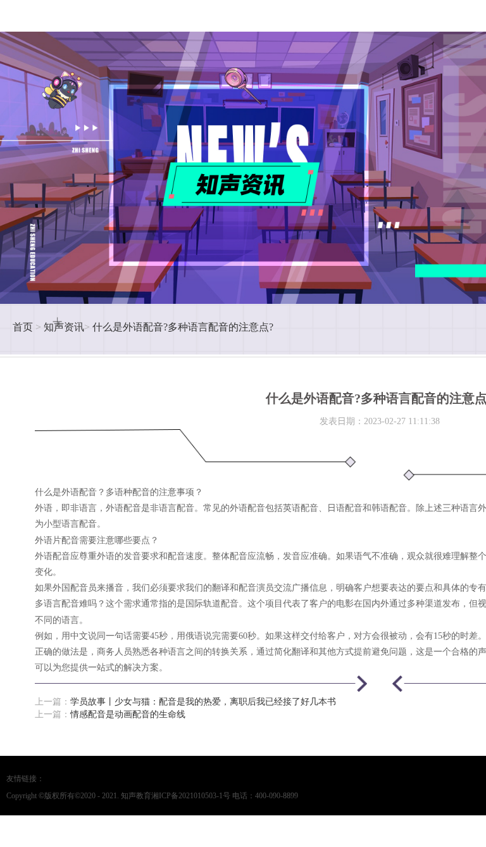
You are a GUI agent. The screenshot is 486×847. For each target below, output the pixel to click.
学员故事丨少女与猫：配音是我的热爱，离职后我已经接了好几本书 (203, 701)
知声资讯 (64, 327)
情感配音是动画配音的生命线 (127, 714)
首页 (23, 327)
